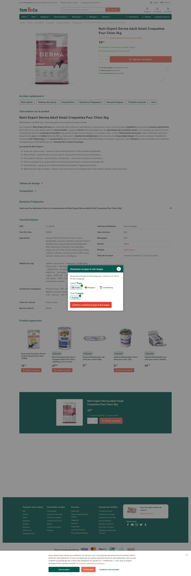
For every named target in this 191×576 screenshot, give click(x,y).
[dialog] (95, 288)
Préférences (88, 569)
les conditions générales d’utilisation (90, 563)
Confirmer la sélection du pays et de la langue (90, 305)
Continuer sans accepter (109, 569)
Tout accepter (64, 569)
